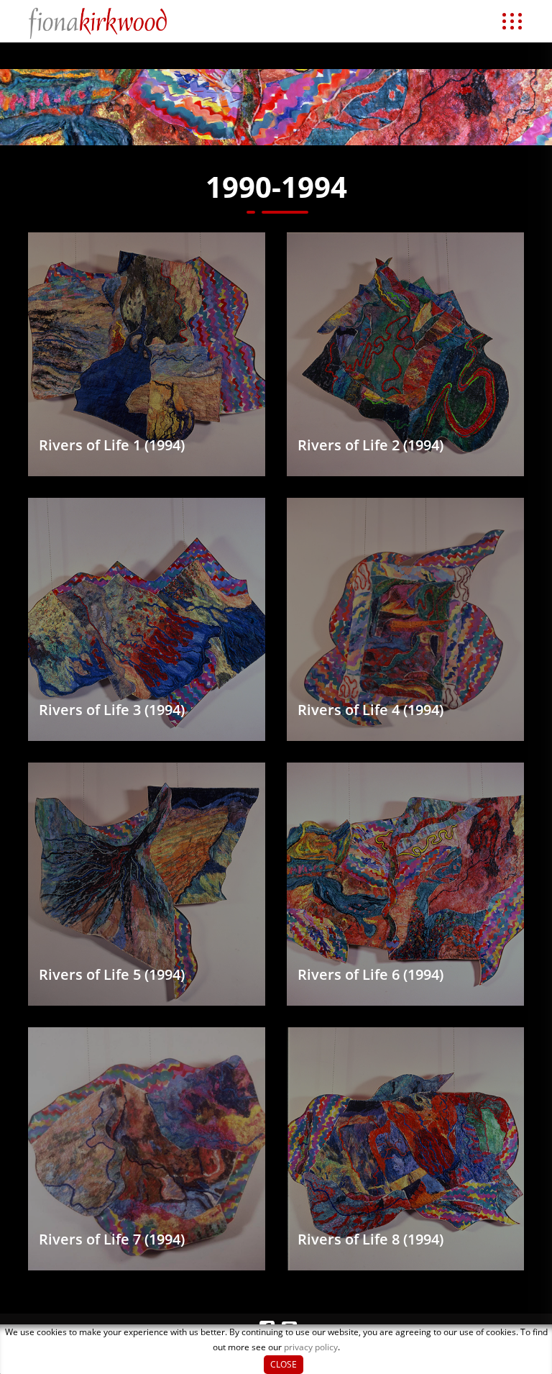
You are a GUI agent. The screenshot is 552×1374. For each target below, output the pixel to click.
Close (283, 1364)
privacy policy (311, 1347)
